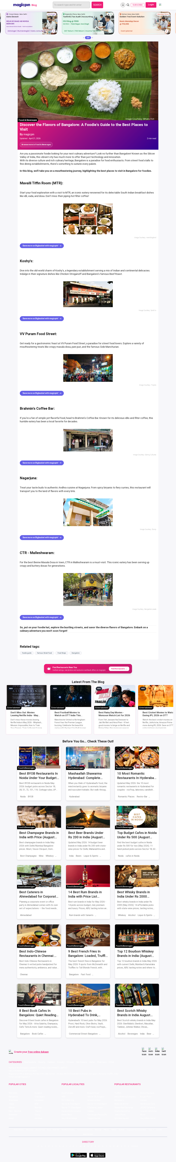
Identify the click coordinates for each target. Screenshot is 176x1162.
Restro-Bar (142, 796)
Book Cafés (37, 1033)
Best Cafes (50, 1033)
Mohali (12, 1107)
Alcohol (131, 915)
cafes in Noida (132, 856)
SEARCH (97, 5)
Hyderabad (74, 796)
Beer (149, 1033)
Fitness (70, 1062)
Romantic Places (126, 796)
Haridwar (38, 1118)
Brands (121, 1130)
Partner (114, 1130)
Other (111, 1062)
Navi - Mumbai (15, 1111)
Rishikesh (13, 1115)
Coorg (37, 1115)
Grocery (60, 1062)
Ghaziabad (13, 1100)
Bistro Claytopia (147, 1093)
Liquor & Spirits (91, 856)
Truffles (117, 1093)
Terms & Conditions (85, 1130)
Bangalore (75, 653)
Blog (49, 1130)
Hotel (92, 1062)
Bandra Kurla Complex (71, 1111)
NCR (36, 1104)
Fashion (51, 1062)
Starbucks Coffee (122, 1111)
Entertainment (13, 708)
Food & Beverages (28, 120)
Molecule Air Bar (121, 1104)
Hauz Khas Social (147, 1118)
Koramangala (67, 1093)
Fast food (85, 974)
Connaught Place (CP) (97, 1115)
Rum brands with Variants (81, 915)
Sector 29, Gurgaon (95, 1097)
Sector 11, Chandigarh (71, 1107)
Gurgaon (38, 1093)
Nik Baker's (119, 1100)
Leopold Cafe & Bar (148, 1111)
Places (106, 1130)
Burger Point (145, 1097)
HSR (63, 1097)
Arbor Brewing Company (125, 1097)
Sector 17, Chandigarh (97, 1104)
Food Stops (62, 653)
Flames (143, 1100)
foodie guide (26, 653)
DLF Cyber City (68, 1100)
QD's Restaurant (121, 1118)
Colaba (90, 1111)
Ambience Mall (93, 1100)
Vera (150, 1130)
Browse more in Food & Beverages (36, 145)
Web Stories (88, 1134)
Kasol (11, 1118)
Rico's (142, 1115)
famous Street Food (44, 653)
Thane (37, 1111)
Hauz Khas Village (69, 1118)
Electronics (81, 1062)
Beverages (132, 1033)
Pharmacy (102, 1062)
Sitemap (98, 1130)
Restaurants (30, 1062)
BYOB (30, 796)
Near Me (56, 1130)
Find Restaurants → (119, 669)
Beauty (41, 1062)
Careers (159, 1130)
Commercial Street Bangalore (83, 1033)
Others (134, 1146)
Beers (78, 856)
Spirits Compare (68, 1130)
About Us (29, 1130)
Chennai (24, 974)
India (71, 856)
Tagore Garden (94, 1118)
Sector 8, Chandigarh (71, 1104)
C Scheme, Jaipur (95, 1107)
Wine (41, 856)
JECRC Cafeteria (147, 1107)
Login (151, 4)
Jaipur (11, 1104)
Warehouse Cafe (147, 1104)
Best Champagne (28, 856)
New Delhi (13, 1093)
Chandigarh (40, 1097)
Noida (23, 796)
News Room (19, 1130)
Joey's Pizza (119, 1115)
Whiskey (50, 856)
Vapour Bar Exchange (123, 1107)
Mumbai (38, 1107)
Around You (40, 1130)
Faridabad (39, 1100)
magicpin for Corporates (136, 1130)
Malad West (67, 1115)
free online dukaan (38, 1051)
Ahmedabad (25, 915)
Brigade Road (93, 1093)
